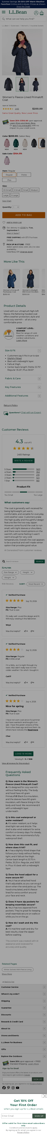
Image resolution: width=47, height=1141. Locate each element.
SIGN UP (39, 1116)
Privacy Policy (23, 1132)
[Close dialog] (44, 1096)
